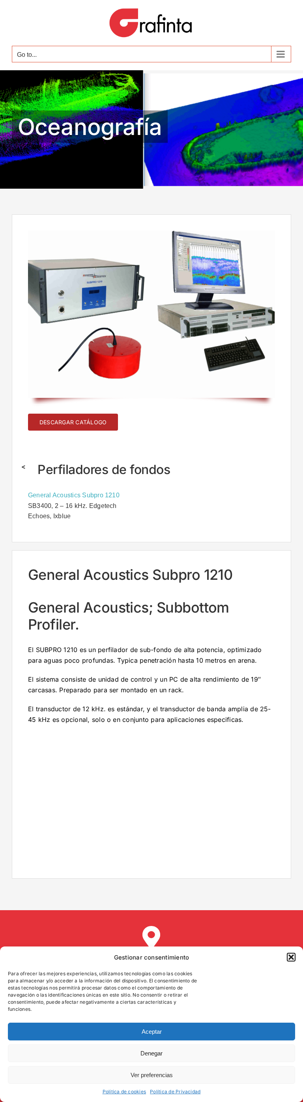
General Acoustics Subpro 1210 (74, 495)
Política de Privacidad (175, 1092)
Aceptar (152, 1031)
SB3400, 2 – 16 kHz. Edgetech (72, 505)
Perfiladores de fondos (103, 469)
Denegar (151, 1053)
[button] (291, 957)
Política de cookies (124, 1092)
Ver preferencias (152, 1075)
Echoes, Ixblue (49, 516)
